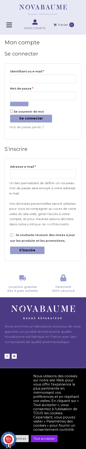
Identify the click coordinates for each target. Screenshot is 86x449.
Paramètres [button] (17, 438)
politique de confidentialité (48, 224)
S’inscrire (27, 250)
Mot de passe (30, 88)
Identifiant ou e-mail (36, 71)
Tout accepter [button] (44, 438)
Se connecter (31, 118)
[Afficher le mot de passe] (19, 104)
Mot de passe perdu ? (26, 127)
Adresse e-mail (32, 166)
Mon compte (35, 28)
